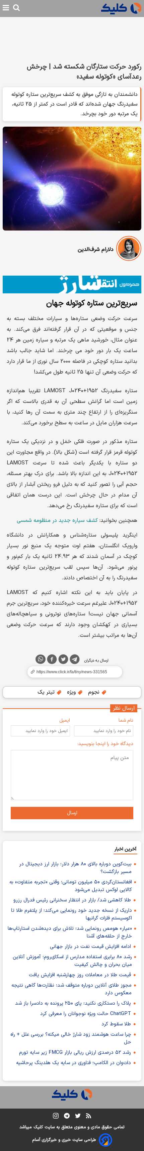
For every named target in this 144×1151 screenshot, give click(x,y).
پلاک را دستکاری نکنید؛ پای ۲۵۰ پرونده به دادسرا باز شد (73, 1003)
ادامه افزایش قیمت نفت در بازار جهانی (90, 947)
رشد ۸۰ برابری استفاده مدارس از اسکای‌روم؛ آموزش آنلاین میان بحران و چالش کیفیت (72, 961)
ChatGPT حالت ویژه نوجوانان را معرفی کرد (85, 1014)
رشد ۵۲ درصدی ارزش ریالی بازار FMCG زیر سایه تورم (75, 1052)
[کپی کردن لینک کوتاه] (72, 672)
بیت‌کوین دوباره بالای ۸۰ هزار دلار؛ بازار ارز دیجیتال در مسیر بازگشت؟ (75, 868)
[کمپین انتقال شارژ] (72, 284)
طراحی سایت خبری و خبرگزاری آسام (64, 1140)
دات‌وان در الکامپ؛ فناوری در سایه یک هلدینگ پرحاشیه (73, 1063)
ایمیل (64, 720)
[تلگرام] (75, 660)
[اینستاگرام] (56, 1117)
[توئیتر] (63, 660)
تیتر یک (47, 692)
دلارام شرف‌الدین (96, 250)
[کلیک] (121, 8)
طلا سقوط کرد (116, 1024)
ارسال (72, 813)
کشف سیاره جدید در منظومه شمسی (57, 521)
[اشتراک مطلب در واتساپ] (40, 659)
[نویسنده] (128, 250)
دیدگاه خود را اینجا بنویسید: (105, 743)
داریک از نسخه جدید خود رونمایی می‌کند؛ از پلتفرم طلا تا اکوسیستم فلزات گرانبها (71, 914)
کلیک (38, 1127)
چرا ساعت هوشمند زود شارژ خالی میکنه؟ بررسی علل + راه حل (70, 1038)
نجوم (94, 692)
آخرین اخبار (125, 849)
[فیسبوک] (52, 660)
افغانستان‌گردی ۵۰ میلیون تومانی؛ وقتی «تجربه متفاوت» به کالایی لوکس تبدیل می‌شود (70, 886)
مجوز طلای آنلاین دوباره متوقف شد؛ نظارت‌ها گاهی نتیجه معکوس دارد (71, 989)
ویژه (72, 692)
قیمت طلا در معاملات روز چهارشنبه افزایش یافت (80, 975)
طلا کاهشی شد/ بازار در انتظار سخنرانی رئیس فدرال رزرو (72, 900)
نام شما (126, 720)
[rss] (88, 1117)
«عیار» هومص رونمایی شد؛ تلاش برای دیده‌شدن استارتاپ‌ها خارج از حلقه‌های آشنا (70, 932)
